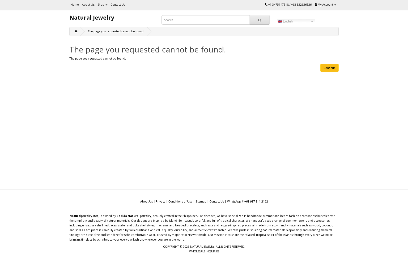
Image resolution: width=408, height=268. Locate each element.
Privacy (160, 201)
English (287, 21)
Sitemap (201, 201)
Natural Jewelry (91, 17)
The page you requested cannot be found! (116, 31)
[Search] (260, 20)
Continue (329, 68)
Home (75, 5)
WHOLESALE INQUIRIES (204, 251)
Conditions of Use (180, 201)
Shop (101, 5)
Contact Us (117, 5)
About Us (88, 5)
